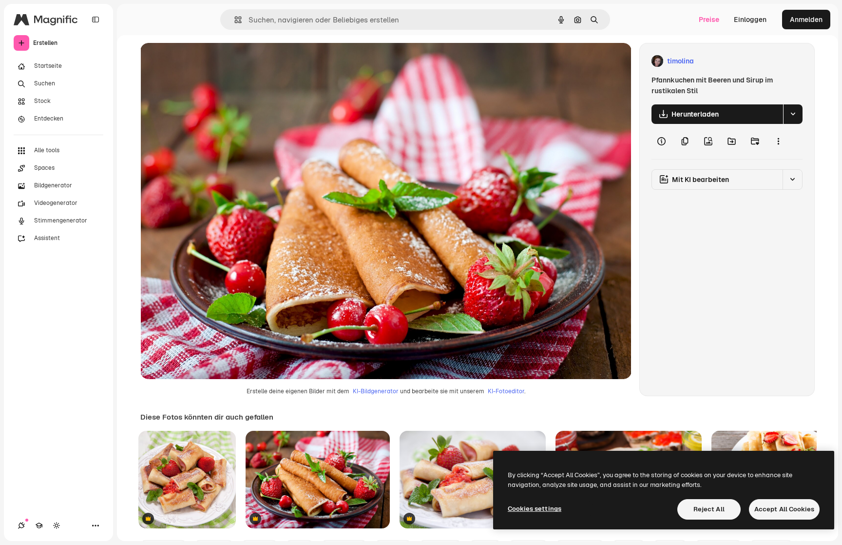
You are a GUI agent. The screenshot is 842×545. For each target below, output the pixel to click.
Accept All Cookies (784, 509)
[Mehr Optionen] (778, 141)
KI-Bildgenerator (376, 391)
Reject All (709, 509)
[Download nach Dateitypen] (793, 114)
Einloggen (750, 19)
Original (202, 61)
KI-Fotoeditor (506, 391)
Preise (709, 19)
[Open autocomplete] (234, 19)
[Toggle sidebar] (95, 19)
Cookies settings (534, 509)
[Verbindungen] (21, 525)
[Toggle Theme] (56, 525)
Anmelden (806, 19)
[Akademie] (39, 525)
